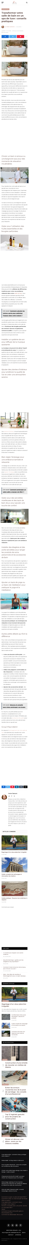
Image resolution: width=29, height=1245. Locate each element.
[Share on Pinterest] (20, 36)
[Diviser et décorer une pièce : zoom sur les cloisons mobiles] (14, 1129)
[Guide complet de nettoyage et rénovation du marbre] (14, 864)
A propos (18, 1234)
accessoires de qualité (18, 718)
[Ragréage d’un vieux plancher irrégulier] (14, 842)
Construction (6, 1111)
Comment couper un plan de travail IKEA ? (14, 1197)
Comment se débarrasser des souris (12, 1214)
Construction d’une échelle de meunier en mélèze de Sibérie (16, 1065)
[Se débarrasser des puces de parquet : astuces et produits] (6, 1017)
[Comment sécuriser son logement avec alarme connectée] (6, 1034)
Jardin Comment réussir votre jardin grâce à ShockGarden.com (12, 1210)
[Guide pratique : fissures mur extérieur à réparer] (14, 888)
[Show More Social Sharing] (26, 36)
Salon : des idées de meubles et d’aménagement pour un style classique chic (14, 976)
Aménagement (5, 9)
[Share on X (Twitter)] (12, 36)
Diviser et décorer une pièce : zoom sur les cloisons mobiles (14, 1141)
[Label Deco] (14, 2)
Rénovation (5, 1000)
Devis (23, 1232)
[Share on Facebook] (5, 36)
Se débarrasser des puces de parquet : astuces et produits (19, 1016)
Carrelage (5, 1084)
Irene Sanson (10, 26)
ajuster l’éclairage (9, 472)
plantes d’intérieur (9, 431)
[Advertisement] (14, 137)
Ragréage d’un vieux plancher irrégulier (14, 852)
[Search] (26, 2)
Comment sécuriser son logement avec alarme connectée (18, 1033)
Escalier (5, 1059)
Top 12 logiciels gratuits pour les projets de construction (14, 1117)
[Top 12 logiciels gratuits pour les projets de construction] (14, 1105)
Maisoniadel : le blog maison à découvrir (13, 1160)
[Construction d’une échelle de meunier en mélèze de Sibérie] (14, 1053)
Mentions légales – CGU (13, 1230)
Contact (11, 1234)
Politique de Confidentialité (11, 1232)
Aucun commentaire (18, 30)
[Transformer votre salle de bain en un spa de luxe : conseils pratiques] (14, 48)
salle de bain (18, 293)
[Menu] (3, 2)
